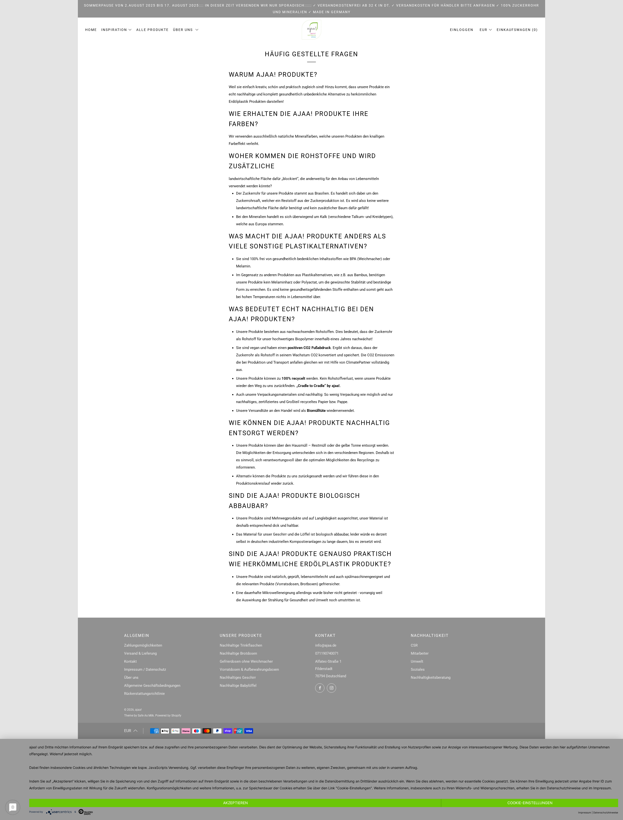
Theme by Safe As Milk (139, 715)
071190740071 (327, 653)
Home (91, 30)
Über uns (183, 30)
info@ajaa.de (325, 645)
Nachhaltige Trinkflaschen (241, 645)
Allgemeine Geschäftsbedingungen (152, 685)
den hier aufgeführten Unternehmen (581, 747)
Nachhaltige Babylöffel (238, 685)
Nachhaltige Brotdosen (238, 653)
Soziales (418, 669)
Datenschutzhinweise (564, 788)
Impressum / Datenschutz (145, 669)
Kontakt (130, 661)
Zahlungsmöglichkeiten (143, 645)
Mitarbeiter (420, 653)
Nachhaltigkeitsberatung (430, 677)
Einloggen (461, 30)
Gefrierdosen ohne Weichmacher (246, 661)
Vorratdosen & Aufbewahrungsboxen (249, 669)
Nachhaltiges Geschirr (238, 677)
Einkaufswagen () (517, 30)
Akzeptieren (235, 803)
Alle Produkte (152, 30)
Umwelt (417, 661)
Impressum (602, 788)
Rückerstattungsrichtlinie (144, 693)
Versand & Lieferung (140, 653)
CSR (414, 645)
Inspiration (114, 30)
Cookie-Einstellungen (529, 803)
